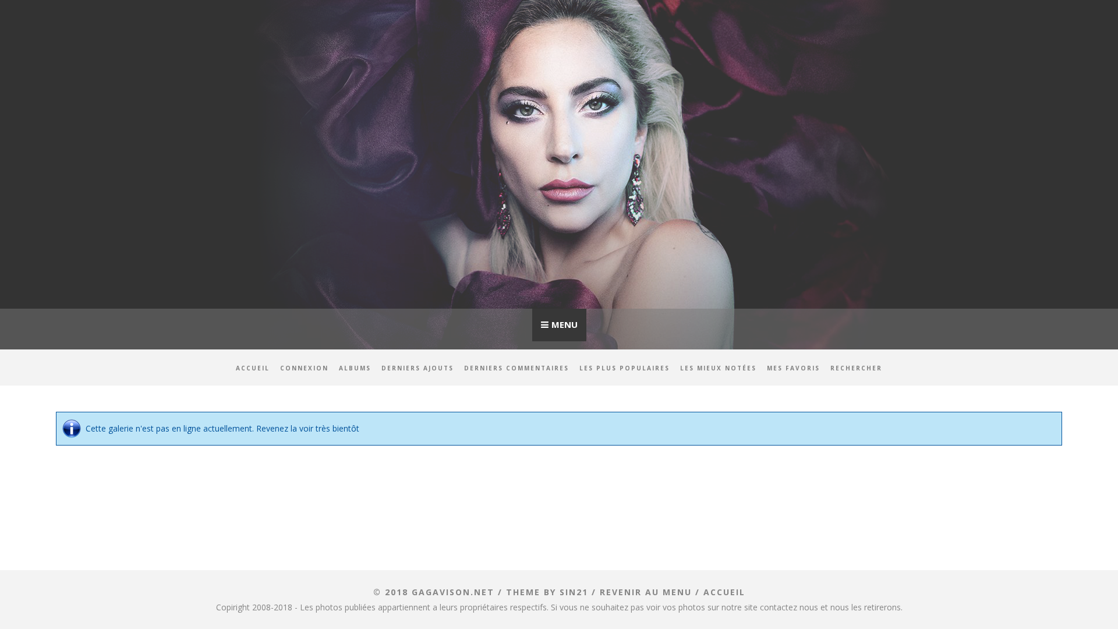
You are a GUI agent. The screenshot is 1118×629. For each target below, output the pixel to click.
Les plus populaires (624, 368)
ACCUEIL (724, 592)
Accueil (253, 368)
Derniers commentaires (516, 368)
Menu (564, 324)
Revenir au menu (646, 592)
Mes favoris (793, 368)
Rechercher (856, 368)
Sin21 (574, 592)
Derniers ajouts (417, 368)
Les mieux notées (718, 368)
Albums (355, 368)
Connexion (304, 368)
